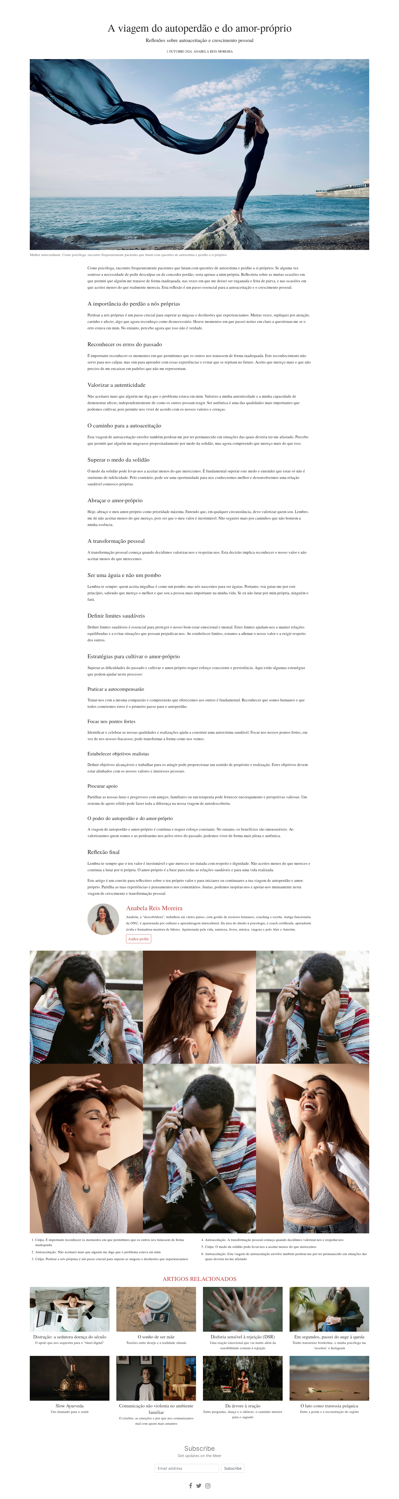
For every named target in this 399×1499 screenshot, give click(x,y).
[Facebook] (190, 1485)
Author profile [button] (138, 938)
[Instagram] (207, 1485)
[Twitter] (198, 1485)
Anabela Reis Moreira (213, 51)
